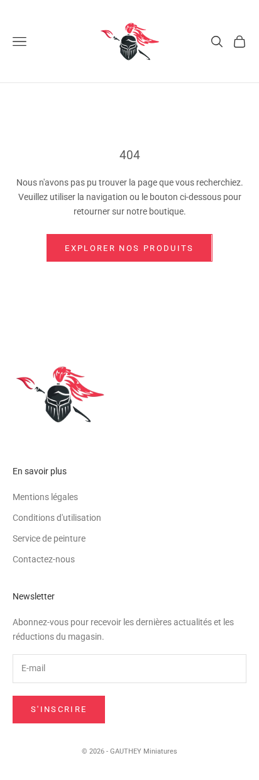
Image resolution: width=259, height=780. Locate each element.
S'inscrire (59, 709)
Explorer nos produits (129, 248)
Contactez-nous (44, 559)
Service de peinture (49, 538)
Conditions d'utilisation (57, 518)
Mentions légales (45, 497)
